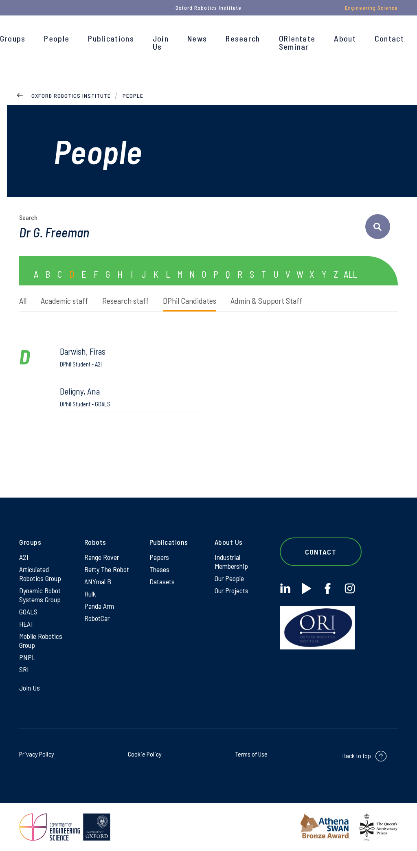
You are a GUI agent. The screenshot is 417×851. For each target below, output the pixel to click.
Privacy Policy (36, 754)
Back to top (356, 755)
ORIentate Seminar (297, 42)
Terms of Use (251, 754)
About (345, 38)
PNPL (27, 657)
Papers (159, 557)
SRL (25, 669)
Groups (13, 38)
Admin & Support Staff (266, 300)
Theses (159, 569)
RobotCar (97, 618)
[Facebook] (327, 588)
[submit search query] (377, 226)
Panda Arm (99, 605)
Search (28, 217)
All (22, 300)
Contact (389, 38)
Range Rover (101, 557)
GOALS (28, 611)
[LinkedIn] (285, 588)
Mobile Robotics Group (40, 640)
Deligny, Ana (85, 397)
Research (243, 38)
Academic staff (64, 300)
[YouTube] (306, 588)
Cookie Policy (145, 754)
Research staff (125, 300)
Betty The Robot (106, 569)
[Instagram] (349, 588)
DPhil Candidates (189, 300)
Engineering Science (371, 7)
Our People (229, 578)
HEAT (26, 623)
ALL (350, 274)
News (197, 38)
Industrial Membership (231, 561)
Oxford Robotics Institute (71, 95)
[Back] (20, 94)
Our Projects (231, 590)
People (56, 38)
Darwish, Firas (82, 357)
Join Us (161, 42)
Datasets (162, 581)
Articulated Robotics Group (40, 574)
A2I (24, 557)
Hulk (90, 593)
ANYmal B (97, 581)
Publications (111, 38)
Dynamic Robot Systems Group (40, 595)
